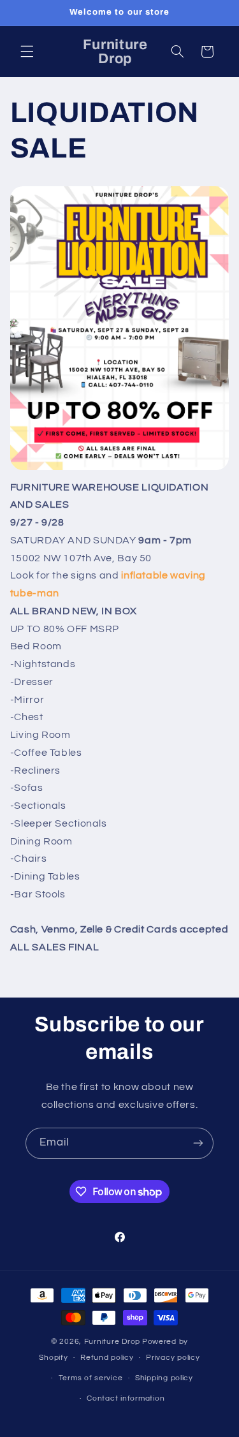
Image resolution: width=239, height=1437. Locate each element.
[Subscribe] (198, 1143)
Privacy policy (172, 1357)
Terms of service (91, 1378)
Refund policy (107, 1357)
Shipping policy (164, 1378)
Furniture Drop (112, 1341)
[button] (26, 51)
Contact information (125, 1398)
